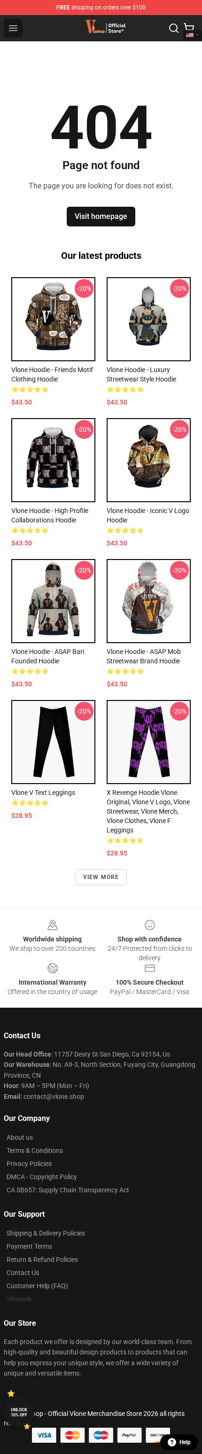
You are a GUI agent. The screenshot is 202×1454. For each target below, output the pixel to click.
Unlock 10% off (19, 1412)
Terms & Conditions (35, 1150)
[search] (173, 28)
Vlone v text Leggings (43, 792)
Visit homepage (101, 216)
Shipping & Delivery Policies (46, 1233)
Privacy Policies (29, 1163)
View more (101, 877)
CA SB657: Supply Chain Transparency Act (68, 1190)
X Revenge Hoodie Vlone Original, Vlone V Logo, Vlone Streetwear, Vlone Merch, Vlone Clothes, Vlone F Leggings (148, 811)
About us (20, 1137)
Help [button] (185, 1442)
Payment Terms (29, 1246)
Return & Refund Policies (42, 1259)
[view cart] (188, 28)
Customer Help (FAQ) (37, 1286)
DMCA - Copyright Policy (42, 1177)
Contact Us (23, 1272)
